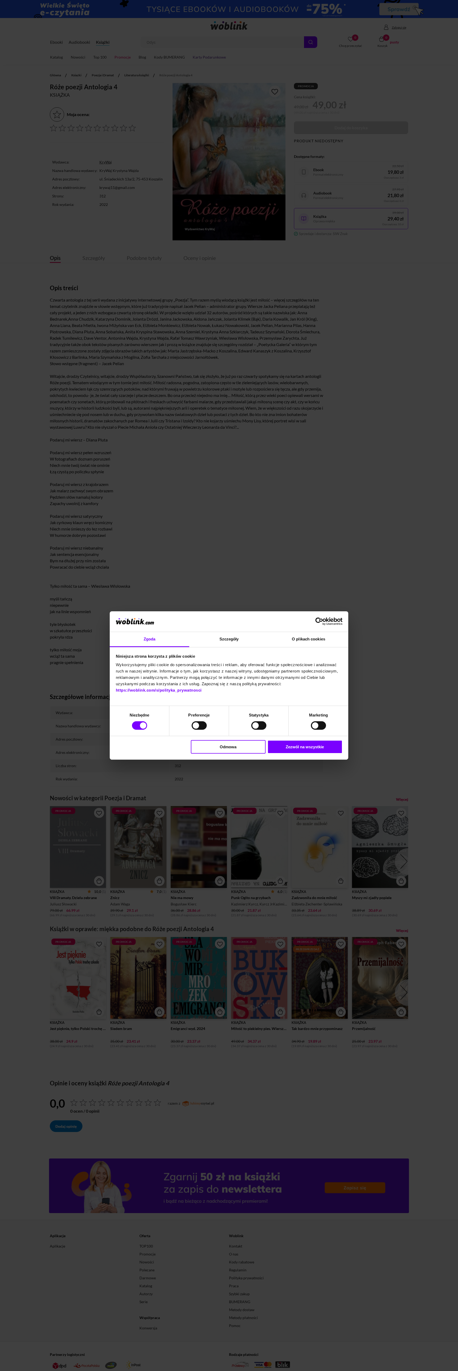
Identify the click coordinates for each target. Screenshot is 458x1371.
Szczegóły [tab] (229, 639)
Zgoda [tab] (150, 639)
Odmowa (228, 747)
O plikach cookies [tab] (308, 639)
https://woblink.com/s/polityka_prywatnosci (159, 690)
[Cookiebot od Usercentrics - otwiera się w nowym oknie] (319, 621)
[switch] (199, 725)
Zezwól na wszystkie (305, 747)
